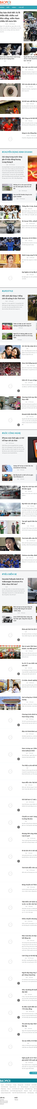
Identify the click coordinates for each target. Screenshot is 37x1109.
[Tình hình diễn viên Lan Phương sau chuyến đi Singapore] (10, 873)
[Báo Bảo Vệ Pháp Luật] (23, 906)
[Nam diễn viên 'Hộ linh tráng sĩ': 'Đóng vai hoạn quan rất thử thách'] (10, 788)
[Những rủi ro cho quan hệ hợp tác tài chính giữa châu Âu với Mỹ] (7, 187)
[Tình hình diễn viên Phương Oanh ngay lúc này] (10, 544)
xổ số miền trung (28, 1088)
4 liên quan (31, 416)
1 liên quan (31, 274)
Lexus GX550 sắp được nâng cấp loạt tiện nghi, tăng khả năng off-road (23, 618)
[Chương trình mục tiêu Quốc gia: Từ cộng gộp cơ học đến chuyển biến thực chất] (10, 403)
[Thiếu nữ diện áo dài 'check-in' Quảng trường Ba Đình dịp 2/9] (7, 326)
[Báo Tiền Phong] (23, 103)
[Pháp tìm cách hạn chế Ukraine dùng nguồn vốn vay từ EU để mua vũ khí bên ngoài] (10, 492)
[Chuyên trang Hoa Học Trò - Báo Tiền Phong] (23, 994)
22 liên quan (31, 257)
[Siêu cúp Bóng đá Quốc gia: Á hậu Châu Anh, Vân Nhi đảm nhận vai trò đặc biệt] (10, 995)
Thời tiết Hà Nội (4, 1086)
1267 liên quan (12, 164)
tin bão (14, 1085)
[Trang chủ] (5, 3)
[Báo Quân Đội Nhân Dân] (24, 506)
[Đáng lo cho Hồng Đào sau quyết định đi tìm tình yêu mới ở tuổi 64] (10, 139)
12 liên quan (30, 382)
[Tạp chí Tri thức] (23, 69)
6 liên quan (32, 103)
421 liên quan (32, 870)
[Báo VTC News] (2, 24)
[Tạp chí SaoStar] (23, 135)
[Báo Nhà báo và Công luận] (24, 1043)
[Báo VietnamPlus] (15, 190)
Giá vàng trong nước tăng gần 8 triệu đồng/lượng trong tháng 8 (12, 159)
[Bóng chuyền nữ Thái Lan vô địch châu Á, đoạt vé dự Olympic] (10, 890)
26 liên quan (32, 887)
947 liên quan (22, 198)
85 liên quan (30, 1062)
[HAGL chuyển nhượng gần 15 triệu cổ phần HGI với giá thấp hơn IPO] (10, 924)
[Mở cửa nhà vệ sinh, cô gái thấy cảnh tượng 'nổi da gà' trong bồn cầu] (10, 90)
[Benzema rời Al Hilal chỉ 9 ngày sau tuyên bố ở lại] (10, 244)
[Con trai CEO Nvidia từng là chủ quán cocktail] (7, 197)
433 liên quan (32, 838)
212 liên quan (33, 135)
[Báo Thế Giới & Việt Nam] (3, 443)
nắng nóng (3, 1088)
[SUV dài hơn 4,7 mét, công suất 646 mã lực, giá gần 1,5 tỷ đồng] (10, 805)
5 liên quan (20, 327)
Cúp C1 (2, 1085)
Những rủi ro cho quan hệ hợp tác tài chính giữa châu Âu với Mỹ (22, 186)
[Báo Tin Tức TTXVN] (23, 402)
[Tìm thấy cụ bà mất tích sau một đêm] (10, 771)
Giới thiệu (2, 1099)
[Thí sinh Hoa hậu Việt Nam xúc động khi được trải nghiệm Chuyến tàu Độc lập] (10, 1029)
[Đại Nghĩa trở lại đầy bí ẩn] (10, 278)
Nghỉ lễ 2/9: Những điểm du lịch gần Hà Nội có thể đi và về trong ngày (22, 335)
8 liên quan (31, 557)
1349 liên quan (32, 223)
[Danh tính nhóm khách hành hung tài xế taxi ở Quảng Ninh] (11, 49)
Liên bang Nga (31, 1092)
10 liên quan (11, 301)
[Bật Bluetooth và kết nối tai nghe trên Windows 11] (7, 477)
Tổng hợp (16, 1099)
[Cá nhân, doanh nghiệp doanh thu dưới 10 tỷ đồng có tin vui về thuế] (10, 686)
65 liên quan (31, 733)
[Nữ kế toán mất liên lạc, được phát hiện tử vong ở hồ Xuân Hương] (10, 107)
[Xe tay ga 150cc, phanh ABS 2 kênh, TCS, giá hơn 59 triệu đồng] (10, 227)
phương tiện (20, 1085)
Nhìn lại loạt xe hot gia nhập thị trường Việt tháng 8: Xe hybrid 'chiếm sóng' (22, 608)
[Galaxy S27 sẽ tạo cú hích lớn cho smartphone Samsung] (7, 468)
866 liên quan (31, 802)
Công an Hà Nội (12, 1086)
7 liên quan (30, 120)
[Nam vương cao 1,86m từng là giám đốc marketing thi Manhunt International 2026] (10, 754)
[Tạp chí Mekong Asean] (23, 921)
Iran (18, 1086)
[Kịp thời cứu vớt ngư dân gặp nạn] (10, 509)
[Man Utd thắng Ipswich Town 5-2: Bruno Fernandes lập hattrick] (10, 369)
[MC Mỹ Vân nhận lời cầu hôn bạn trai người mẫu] (10, 352)
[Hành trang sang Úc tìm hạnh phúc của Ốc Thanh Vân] (10, 261)
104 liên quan (30, 69)
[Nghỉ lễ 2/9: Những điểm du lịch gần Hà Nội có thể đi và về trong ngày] (7, 336)
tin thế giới (27, 1085)
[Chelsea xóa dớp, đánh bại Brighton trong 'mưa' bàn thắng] (10, 561)
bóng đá (26, 1090)
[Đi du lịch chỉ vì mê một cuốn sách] (10, 856)
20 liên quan (30, 921)
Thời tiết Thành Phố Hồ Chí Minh (19, 1092)
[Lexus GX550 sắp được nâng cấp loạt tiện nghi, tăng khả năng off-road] (7, 619)
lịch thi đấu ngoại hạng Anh (16, 1090)
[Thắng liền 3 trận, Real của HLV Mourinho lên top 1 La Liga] (10, 212)
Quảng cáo (2, 1103)
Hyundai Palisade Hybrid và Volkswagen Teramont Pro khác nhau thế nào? (12, 581)
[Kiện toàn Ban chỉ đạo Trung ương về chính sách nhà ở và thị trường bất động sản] (10, 941)
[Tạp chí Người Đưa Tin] (25, 62)
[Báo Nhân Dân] (3, 164)
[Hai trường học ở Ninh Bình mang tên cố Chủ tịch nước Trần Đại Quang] (10, 703)
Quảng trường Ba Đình (6, 1092)
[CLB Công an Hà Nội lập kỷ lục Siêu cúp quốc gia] (10, 961)
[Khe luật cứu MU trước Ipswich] (10, 73)
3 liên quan (30, 208)
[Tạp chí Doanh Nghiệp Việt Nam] (23, 223)
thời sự (9, 1088)
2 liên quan (31, 86)
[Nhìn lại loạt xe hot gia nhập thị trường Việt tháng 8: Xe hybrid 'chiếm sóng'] (7, 609)
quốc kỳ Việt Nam (5, 1090)
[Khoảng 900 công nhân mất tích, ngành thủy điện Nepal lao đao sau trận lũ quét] (10, 839)
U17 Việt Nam (8, 1085)
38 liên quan (31, 682)
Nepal (30, 1090)
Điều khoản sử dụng (4, 1101)
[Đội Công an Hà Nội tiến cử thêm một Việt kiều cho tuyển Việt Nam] (10, 124)
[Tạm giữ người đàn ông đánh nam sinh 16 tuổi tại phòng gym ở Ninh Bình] (10, 527)
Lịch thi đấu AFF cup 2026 (17, 1088)
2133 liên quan (32, 540)
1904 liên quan (31, 958)
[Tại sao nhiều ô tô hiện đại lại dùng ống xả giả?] (10, 1046)
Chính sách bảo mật (4, 1102)
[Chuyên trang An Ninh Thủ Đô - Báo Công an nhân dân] (23, 208)
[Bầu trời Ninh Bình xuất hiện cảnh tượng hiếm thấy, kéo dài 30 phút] (10, 737)
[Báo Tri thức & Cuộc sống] (15, 622)
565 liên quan (11, 443)
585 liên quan (24, 190)
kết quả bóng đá (24, 1086)
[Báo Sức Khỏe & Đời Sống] (14, 339)
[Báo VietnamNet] (1, 61)
